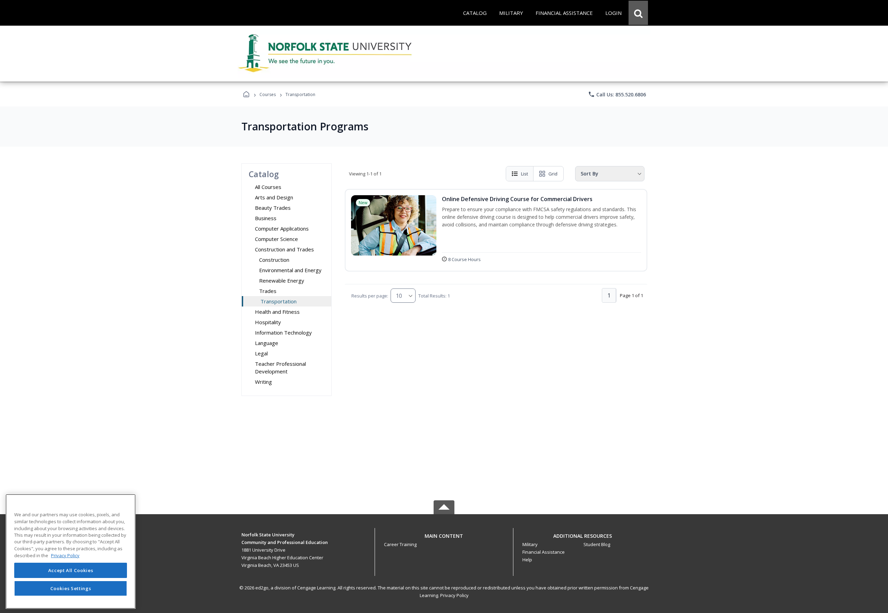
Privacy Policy (454, 595)
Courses (267, 94)
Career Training (400, 544)
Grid (552, 174)
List (524, 174)
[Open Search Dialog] (638, 13)
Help (527, 559)
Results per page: (369, 296)
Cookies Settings (70, 588)
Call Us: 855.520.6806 (617, 94)
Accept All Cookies (70, 570)
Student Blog (596, 544)
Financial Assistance (543, 552)
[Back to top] (444, 539)
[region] (71, 551)
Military (530, 544)
